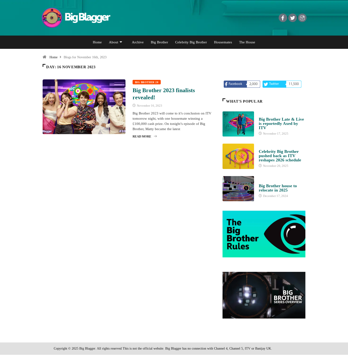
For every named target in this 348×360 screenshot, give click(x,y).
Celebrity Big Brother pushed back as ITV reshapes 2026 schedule (280, 155)
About (113, 42)
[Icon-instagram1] (302, 18)
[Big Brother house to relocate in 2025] (238, 188)
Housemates (223, 42)
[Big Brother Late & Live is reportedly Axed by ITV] (238, 124)
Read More (142, 136)
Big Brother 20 (146, 82)
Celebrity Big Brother (191, 42)
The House (247, 42)
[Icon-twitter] (292, 18)
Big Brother (159, 42)
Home (97, 42)
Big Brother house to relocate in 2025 (278, 187)
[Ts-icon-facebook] (283, 18)
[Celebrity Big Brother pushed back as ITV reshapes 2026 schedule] (238, 156)
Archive (138, 42)
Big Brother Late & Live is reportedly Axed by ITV (281, 123)
